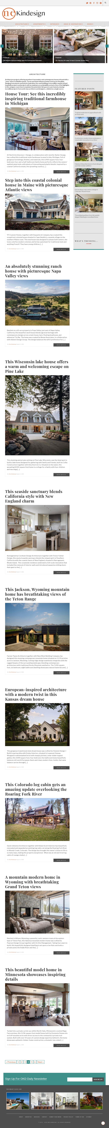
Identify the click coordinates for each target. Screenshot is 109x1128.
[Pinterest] (90, 4)
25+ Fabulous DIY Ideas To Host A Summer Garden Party (72, 60)
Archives (37, 1116)
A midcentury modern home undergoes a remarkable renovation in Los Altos (88, 139)
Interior (54, 24)
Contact (44, 1116)
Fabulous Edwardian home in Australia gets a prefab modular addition (88, 165)
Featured (6, 57)
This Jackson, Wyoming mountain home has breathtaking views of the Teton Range (37, 594)
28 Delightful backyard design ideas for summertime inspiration (22, 60)
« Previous (11, 1062)
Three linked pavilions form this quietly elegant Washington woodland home (87, 216)
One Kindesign (12, 171)
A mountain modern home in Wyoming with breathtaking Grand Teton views (32, 881)
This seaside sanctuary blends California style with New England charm (33, 496)
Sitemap (89, 1116)
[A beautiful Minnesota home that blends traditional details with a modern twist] (66, 1100)
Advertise (28, 1116)
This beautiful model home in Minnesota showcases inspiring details (35, 974)
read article (61, 171)
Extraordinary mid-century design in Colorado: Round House (86, 190)
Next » (41, 1062)
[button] (1, 46)
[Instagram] (97, 4)
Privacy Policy (68, 1116)
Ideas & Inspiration (72, 24)
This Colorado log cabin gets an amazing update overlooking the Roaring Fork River (36, 789)
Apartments (38, 24)
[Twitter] (87, 4)
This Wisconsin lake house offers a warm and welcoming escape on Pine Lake (37, 366)
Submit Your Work (55, 1116)
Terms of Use (80, 1116)
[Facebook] (94, 4)
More (89, 24)
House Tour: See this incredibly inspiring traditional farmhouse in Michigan (35, 98)
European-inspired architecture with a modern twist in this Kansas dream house (36, 694)
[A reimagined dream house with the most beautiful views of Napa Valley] (42, 1100)
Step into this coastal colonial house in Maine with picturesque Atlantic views (36, 184)
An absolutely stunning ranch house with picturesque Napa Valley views (33, 271)
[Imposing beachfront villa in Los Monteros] (17, 1100)
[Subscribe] (100, 4)
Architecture (21, 24)
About (21, 1116)
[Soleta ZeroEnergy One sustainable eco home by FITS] (91, 1100)
